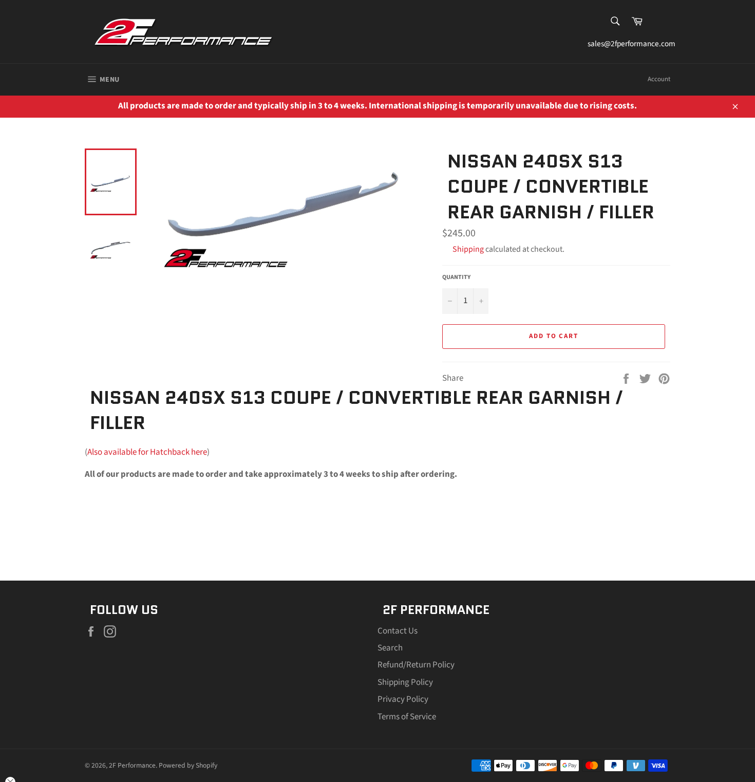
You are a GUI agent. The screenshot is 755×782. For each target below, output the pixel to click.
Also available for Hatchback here (147, 452)
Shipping (468, 249)
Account (659, 79)
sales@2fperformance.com (629, 43)
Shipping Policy (405, 682)
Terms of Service (407, 717)
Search (390, 648)
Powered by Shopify (188, 765)
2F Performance (132, 765)
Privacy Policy (403, 699)
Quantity (456, 277)
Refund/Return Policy (416, 665)
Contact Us (398, 631)
